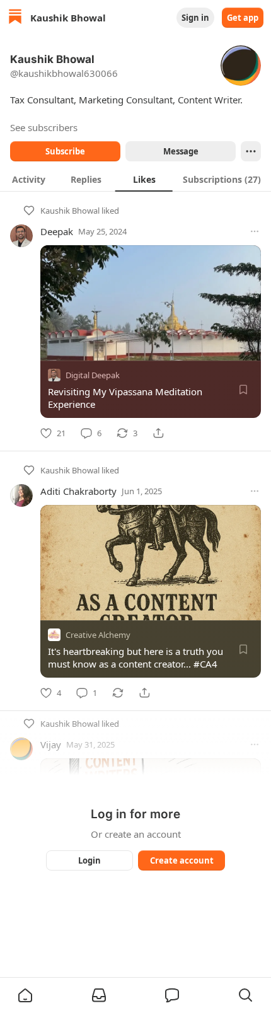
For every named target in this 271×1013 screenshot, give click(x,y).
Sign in (195, 17)
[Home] (15, 18)
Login (89, 860)
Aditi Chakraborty (78, 491)
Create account (182, 860)
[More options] (255, 231)
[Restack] (118, 693)
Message (181, 151)
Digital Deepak (93, 375)
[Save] (243, 389)
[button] (25, 995)
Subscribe (65, 151)
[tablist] (135, 179)
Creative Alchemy (98, 634)
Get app (242, 17)
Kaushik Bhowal (70, 210)
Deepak (56, 231)
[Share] (158, 433)
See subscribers (44, 127)
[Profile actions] (251, 151)
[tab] (28, 179)
